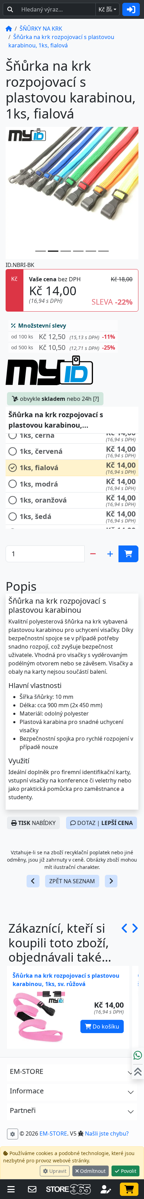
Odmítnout (92, 1171)
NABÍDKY (37, 823)
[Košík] (129, 1189)
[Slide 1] (53, 251)
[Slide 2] (65, 251)
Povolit (128, 1171)
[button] (63, 336)
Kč (105, 9)
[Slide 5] (103, 251)
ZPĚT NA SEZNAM (72, 881)
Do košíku (105, 1026)
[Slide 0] (40, 251)
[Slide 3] (78, 251)
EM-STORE (53, 1133)
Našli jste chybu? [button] (107, 1133)
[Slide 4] (91, 251)
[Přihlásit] (131, 9)
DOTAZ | (104, 823)
